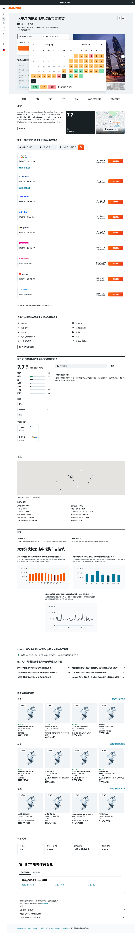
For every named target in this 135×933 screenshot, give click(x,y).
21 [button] (54, 71)
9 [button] (64, 61)
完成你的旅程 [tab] (25, 872)
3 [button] (33, 61)
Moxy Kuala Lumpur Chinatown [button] (82, 814)
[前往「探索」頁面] (3, 33)
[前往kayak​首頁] (14, 8)
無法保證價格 (45, 903)
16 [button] (64, 66)
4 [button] (38, 61)
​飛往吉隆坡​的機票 (28, 885)
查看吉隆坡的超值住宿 (117, 744)
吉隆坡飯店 (91, 885)
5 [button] (43, 61)
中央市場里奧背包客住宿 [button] (26, 727)
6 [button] (48, 61)
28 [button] (54, 76)
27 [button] (49, 76)
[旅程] (3, 44)
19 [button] (44, 71)
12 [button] (44, 66)
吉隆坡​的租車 (59, 885)
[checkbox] (27, 428)
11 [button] (38, 66)
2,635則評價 (28, 24)
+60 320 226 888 (23, 30)
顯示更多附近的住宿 (118, 699)
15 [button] (59, 66)
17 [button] (33, 71)
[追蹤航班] (3, 38)
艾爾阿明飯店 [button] (49, 771)
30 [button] (64, 76)
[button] (132, 2)
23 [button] (64, 71)
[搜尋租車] (3, 23)
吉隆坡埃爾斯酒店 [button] (24, 814)
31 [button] (33, 81)
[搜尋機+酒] (3, 27)
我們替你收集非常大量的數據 (30, 914)
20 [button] (49, 71)
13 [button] (49, 66)
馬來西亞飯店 (44, 928)
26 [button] (44, 76)
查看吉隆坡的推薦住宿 (117, 789)
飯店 (29, 928)
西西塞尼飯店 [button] (103, 814)
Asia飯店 (35, 928)
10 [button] (34, 66)
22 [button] (59, 71)
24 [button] (34, 76)
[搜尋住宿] (3, 19)
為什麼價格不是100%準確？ (30, 917)
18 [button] (39, 71)
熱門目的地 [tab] (36, 872)
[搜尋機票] (3, 14)
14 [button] (54, 66)
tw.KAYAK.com (21, 928)
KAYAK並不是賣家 (26, 910)
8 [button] (76, 61)
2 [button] (64, 56)
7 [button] (53, 61)
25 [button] (39, 76)
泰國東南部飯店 (55, 928)
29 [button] (59, 76)
